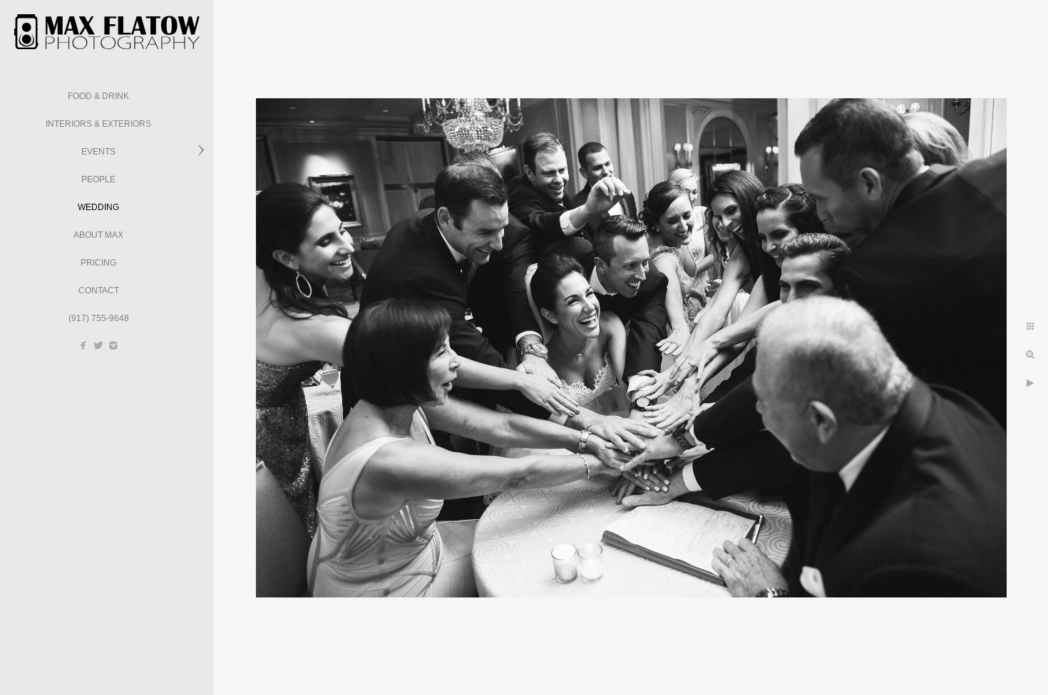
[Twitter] (98, 345)
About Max (98, 235)
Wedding (98, 207)
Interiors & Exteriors (98, 124)
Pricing (98, 263)
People (98, 179)
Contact (98, 291)
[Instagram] (113, 345)
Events (98, 152)
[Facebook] (83, 345)
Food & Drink (98, 96)
